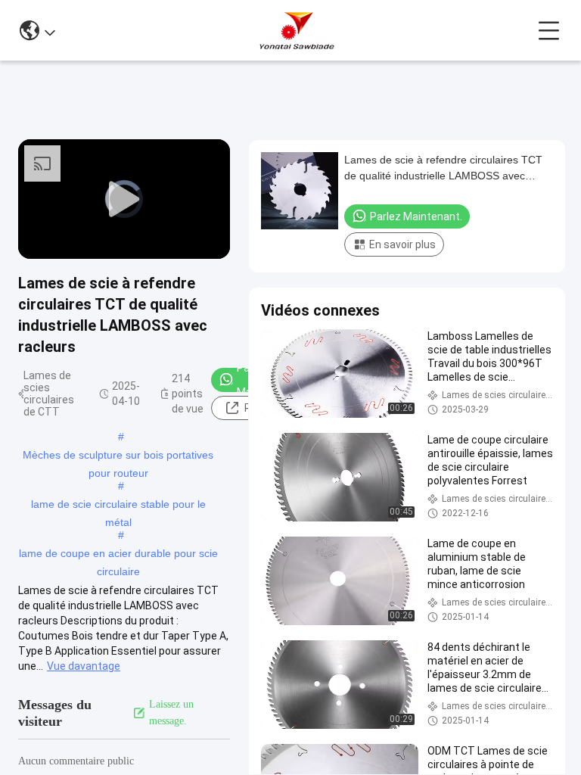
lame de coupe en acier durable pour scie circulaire (118, 554)
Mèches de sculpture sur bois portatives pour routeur (118, 456)
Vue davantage (83, 666)
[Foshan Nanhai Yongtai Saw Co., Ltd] (296, 30)
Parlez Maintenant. (416, 216)
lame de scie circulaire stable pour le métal (118, 505)
